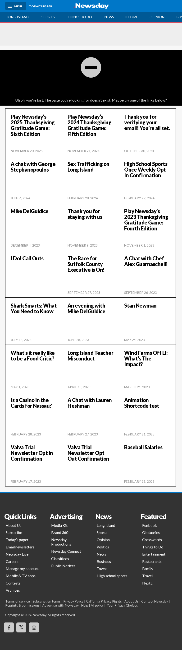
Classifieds (60, 558)
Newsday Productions (61, 541)
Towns (102, 568)
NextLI (148, 583)
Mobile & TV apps (21, 575)
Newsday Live (17, 554)
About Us (13, 525)
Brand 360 (59, 532)
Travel (147, 575)
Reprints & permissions (22, 605)
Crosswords (152, 539)
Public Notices (63, 565)
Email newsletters (20, 547)
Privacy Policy (73, 601)
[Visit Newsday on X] (21, 627)
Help (84, 605)
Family (147, 568)
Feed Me (131, 17)
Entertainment (153, 554)
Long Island (18, 17)
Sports (48, 17)
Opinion (157, 17)
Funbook (149, 525)
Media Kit (59, 525)
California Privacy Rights (104, 601)
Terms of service (17, 601)
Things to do (80, 17)
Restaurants (152, 561)
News (109, 17)
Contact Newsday (154, 601)
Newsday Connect (66, 551)
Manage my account (22, 568)
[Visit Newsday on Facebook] (9, 627)
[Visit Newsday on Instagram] (34, 627)
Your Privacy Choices (122, 605)
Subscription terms (46, 601)
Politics (103, 547)
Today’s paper (17, 539)
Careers (12, 561)
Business (104, 561)
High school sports (112, 575)
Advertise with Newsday (60, 605)
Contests (13, 583)
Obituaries (151, 532)
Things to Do (152, 547)
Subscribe (14, 532)
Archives (13, 590)
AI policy (97, 605)
